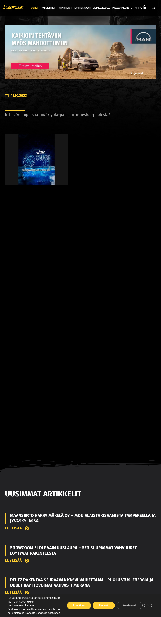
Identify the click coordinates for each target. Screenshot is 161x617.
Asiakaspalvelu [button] (101, 8)
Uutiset (35, 8)
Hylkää (104, 605)
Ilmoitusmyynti (82, 8)
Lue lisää (14, 528)
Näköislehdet (49, 8)
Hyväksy (79, 605)
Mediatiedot (65, 8)
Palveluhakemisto (122, 8)
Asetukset (129, 605)
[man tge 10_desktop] (80, 55)
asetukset (54, 613)
